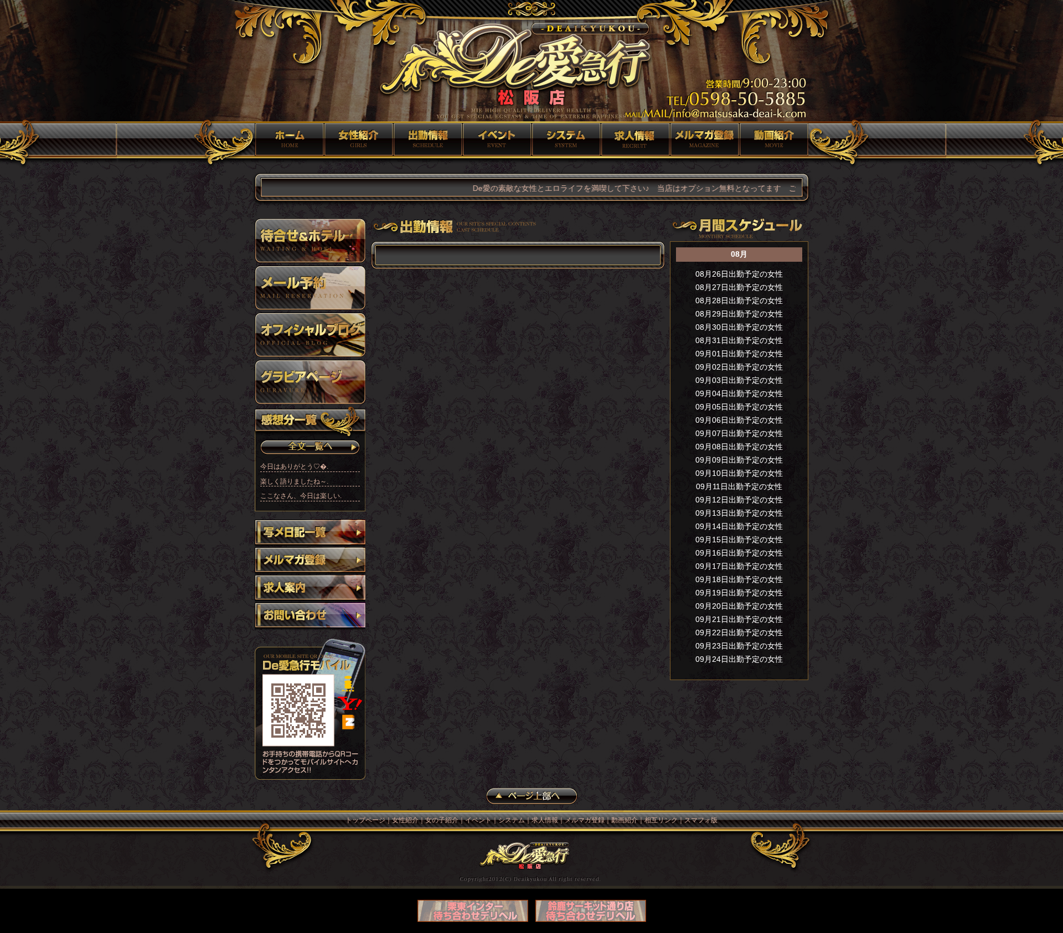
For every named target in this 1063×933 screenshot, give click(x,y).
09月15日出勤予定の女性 (739, 539)
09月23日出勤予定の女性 (739, 645)
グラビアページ (310, 382)
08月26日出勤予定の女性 (739, 273)
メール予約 (310, 288)
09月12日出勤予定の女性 (739, 499)
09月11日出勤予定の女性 (739, 486)
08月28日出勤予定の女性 (739, 300)
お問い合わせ (310, 616)
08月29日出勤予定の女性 (739, 313)
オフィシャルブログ (310, 335)
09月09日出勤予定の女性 (739, 459)
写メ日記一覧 (310, 533)
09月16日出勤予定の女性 (739, 552)
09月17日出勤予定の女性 (739, 566)
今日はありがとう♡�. (294, 466)
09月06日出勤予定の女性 (739, 420)
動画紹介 (773, 139)
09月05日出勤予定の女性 (739, 406)
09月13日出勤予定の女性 (739, 513)
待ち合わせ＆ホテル (310, 241)
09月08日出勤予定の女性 (739, 446)
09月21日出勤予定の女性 (739, 619)
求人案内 (310, 589)
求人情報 (635, 139)
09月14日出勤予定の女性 (739, 526)
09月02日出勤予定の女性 (739, 366)
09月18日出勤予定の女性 (739, 579)
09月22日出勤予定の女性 (739, 632)
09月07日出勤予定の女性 (739, 433)
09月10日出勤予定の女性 (739, 473)
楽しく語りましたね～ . (294, 481)
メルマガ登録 (704, 139)
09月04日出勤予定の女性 (739, 393)
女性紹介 (358, 139)
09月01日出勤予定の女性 (739, 353)
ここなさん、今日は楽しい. (301, 496)
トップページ (289, 139)
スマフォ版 (701, 820)
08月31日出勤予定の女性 (739, 340)
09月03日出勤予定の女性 (739, 380)
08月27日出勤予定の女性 (739, 287)
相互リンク (661, 820)
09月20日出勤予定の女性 (739, 606)
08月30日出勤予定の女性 (739, 327)
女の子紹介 (427, 139)
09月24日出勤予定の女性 (739, 659)
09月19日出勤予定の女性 (739, 592)
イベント (497, 139)
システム (566, 139)
